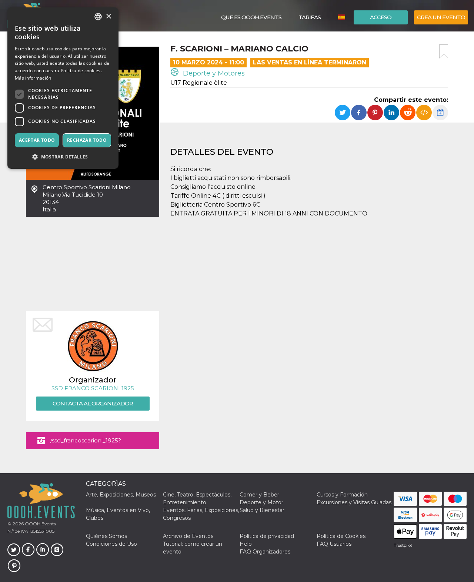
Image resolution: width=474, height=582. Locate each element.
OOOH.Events (40, 523)
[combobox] (98, 16)
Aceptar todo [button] (37, 140)
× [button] (108, 16)
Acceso (380, 17)
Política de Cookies (341, 536)
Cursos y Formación (342, 494)
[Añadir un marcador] (443, 51)
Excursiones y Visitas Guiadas (354, 502)
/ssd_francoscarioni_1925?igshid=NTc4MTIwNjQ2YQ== (89, 443)
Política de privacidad (267, 536)
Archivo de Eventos (188, 536)
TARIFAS (309, 17)
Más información (33, 78)
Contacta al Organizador (93, 403)
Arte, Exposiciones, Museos (121, 494)
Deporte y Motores (213, 73)
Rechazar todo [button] (87, 140)
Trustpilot (403, 545)
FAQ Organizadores (265, 551)
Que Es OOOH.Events (251, 17)
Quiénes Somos (106, 536)
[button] (63, 156)
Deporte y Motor (261, 502)
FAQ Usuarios (334, 544)
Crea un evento (441, 17)
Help (246, 544)
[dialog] (62, 88)
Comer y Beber (259, 494)
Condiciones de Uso (111, 544)
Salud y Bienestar (262, 510)
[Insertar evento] (424, 112)
